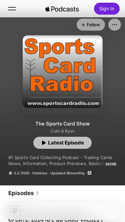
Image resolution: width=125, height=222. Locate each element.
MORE (111, 164)
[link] (23, 193)
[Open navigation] (12, 8)
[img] (62, 8)
